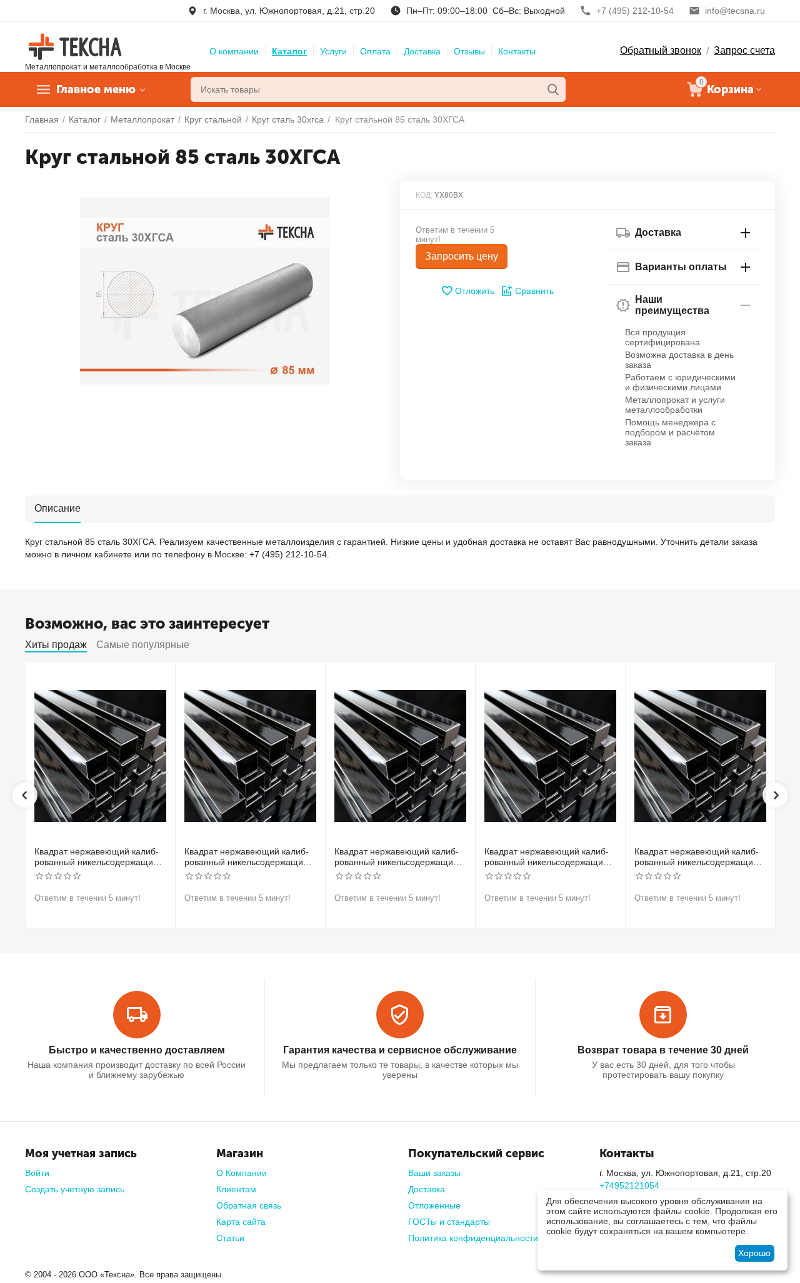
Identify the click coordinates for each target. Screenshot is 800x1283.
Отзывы (469, 51)
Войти (37, 1173)
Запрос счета (744, 50)
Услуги (333, 51)
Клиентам (236, 1189)
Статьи (230, 1238)
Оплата (375, 51)
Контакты (517, 51)
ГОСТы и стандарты (449, 1222)
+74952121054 (629, 1185)
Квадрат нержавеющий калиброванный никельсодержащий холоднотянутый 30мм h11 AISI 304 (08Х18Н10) (98, 857)
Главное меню (96, 89)
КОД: (424, 195)
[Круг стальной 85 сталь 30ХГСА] (204, 290)
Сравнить (534, 291)
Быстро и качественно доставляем (137, 1050)
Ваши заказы (434, 1173)
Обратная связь (248, 1205)
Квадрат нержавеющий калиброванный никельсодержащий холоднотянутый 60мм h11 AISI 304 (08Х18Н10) (698, 857)
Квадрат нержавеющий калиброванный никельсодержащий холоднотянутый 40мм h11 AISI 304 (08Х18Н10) (398, 857)
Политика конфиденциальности (473, 1238)
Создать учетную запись (74, 1189)
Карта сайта (241, 1222)
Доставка (422, 51)
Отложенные (434, 1205)
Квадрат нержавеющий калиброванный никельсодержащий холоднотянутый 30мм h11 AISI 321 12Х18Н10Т (248, 857)
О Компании (241, 1173)
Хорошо (754, 1253)
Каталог (289, 51)
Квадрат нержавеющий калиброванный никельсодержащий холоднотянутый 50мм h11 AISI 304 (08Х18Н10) (548, 857)
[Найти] (553, 89)
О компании (234, 51)
